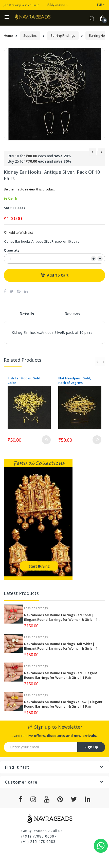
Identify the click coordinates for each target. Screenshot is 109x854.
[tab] (26, 316)
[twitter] (74, 799)
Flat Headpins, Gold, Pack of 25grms (74, 380)
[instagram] (33, 799)
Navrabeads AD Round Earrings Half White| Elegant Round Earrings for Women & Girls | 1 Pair (61, 646)
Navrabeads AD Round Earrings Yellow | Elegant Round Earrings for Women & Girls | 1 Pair (63, 704)
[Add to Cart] (46, 439)
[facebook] (21, 799)
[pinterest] (60, 799)
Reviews (72, 314)
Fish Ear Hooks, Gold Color (24, 380)
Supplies (30, 35)
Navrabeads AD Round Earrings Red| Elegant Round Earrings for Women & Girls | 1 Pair (60, 675)
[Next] (101, 153)
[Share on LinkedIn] (26, 291)
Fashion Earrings (36, 608)
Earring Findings (63, 35)
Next (102, 362)
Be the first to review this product (29, 189)
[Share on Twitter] (11, 291)
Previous (97, 362)
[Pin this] (19, 291)
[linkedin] (87, 799)
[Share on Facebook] (5, 291)
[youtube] (47, 799)
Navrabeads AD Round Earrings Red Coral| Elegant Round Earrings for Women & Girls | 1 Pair (61, 617)
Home (8, 35)
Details (27, 314)
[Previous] (92, 153)
